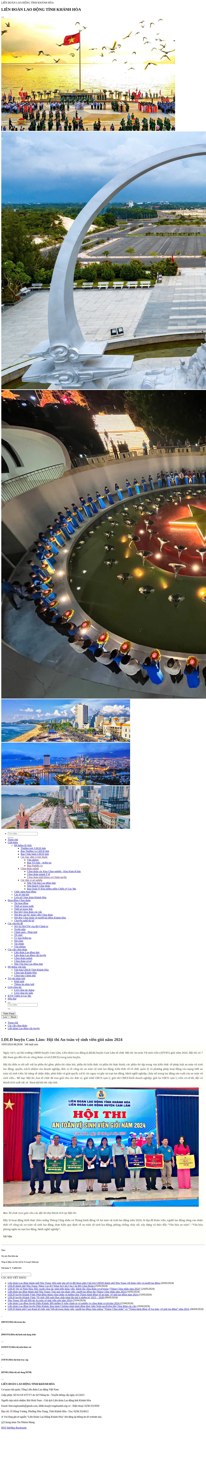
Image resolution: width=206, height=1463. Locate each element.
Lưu (5, 1017)
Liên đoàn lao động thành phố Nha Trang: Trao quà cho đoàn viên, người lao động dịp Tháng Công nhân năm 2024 (67, 1291)
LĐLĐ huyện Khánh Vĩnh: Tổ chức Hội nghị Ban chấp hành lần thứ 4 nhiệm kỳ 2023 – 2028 (56, 1297)
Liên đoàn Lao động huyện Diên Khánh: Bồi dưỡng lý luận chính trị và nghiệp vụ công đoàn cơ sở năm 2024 (64, 1303)
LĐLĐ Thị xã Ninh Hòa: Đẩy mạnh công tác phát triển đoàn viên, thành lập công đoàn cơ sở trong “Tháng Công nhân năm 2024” (74, 1288)
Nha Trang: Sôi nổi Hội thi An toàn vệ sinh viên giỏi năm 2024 (40, 1300)
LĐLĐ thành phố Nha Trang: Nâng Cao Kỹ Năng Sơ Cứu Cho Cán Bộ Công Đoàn (51, 1286)
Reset (13, 1017)
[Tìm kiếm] (9, 1002)
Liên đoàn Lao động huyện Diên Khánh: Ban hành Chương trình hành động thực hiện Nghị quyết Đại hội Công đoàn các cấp (72, 1306)
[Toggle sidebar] (2, 17)
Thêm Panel (8, 1013)
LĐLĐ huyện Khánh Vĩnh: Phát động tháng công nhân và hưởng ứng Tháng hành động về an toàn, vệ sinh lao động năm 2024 (73, 1294)
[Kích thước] (1, 1035)
